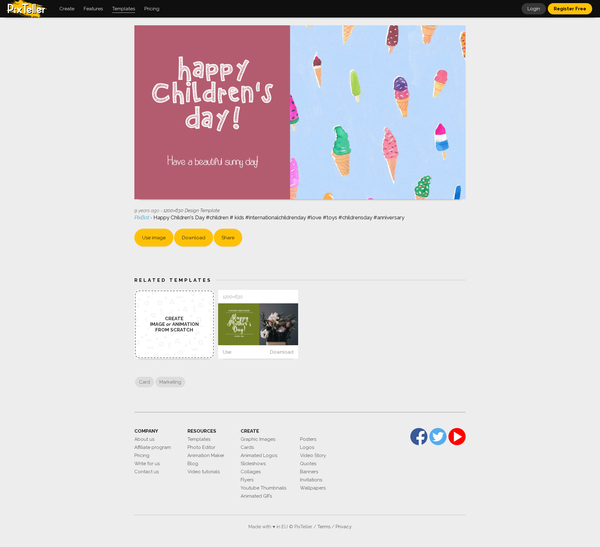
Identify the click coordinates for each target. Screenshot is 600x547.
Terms (324, 527)
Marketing (170, 382)
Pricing (141, 455)
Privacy (344, 527)
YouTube (457, 436)
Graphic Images (258, 439)
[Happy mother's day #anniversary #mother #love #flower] (258, 324)
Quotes (308, 463)
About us (144, 439)
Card (144, 382)
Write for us (147, 463)
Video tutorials (204, 472)
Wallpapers (313, 488)
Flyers (247, 480)
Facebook (419, 436)
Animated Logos (259, 455)
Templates (199, 439)
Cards (247, 447)
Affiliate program (152, 447)
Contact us (146, 472)
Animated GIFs (256, 496)
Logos (307, 447)
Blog (193, 463)
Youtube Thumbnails (263, 488)
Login (534, 9)
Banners (309, 472)
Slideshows (253, 463)
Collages (251, 472)
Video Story (313, 455)
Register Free (570, 9)
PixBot (142, 217)
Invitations (311, 480)
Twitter (438, 436)
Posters (308, 439)
